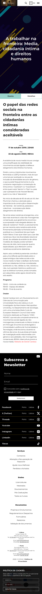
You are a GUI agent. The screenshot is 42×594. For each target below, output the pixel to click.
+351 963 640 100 (24, 542)
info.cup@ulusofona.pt (23, 553)
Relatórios (21, 520)
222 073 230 (13, 550)
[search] (26, 3)
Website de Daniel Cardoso (25, 342)
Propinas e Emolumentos (21, 510)
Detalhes (31, 96)
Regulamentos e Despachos (21, 513)
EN (34, 3)
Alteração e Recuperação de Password (21, 460)
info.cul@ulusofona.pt (23, 540)
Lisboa (31, 407)
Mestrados (21, 486)
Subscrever (21, 398)
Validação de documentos (21, 524)
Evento (11, 96)
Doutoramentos (21, 489)
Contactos (21, 456)
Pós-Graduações (21, 493)
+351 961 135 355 (24, 555)
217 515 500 (13, 537)
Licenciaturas (21, 482)
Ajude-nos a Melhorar (21, 465)
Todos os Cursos (21, 496)
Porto (24, 407)
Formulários (21, 517)
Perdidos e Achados (21, 469)
